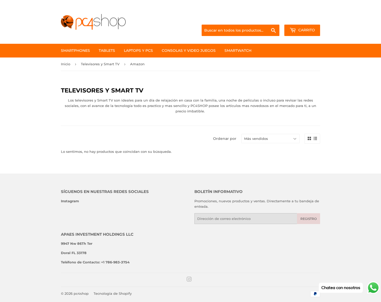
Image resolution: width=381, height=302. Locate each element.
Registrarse (278, 18)
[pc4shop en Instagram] (189, 280)
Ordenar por (224, 138)
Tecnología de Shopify (113, 293)
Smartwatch (237, 50)
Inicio (65, 64)
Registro (308, 219)
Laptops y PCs (138, 50)
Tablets (107, 50)
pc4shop (81, 293)
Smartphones (75, 50)
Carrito (306, 30)
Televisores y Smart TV (100, 64)
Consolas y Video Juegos (189, 50)
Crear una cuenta (306, 18)
